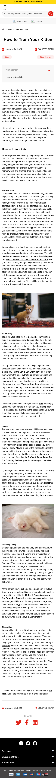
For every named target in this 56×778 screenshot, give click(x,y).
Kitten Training (45, 57)
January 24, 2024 (13, 49)
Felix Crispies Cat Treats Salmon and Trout (27, 259)
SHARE (28, 716)
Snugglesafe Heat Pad (42, 483)
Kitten (7, 57)
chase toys (29, 601)
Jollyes (20, 770)
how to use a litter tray (32, 337)
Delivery (39, 21)
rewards (6, 646)
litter (41, 404)
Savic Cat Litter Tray (29, 372)
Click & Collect (22, 21)
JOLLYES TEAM (46, 49)
